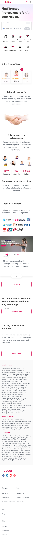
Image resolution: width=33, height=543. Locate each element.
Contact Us (17, 284)
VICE (18, 445)
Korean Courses (11, 396)
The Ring (10, 439)
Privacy (4, 510)
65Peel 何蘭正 (22, 443)
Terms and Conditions (8, 501)
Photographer (11, 376)
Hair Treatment (17, 377)
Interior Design (17, 392)
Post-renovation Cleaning (19, 421)
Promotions (5, 530)
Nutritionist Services (13, 411)
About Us (5, 493)
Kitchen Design (10, 429)
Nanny (9, 421)
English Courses (12, 394)
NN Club (16, 439)
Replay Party (10, 438)
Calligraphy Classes (16, 389)
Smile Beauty (5, 436)
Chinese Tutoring (12, 405)
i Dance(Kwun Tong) (16, 449)
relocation (9, 392)
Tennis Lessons (11, 400)
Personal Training (15, 387)
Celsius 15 (16, 460)
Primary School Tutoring (14, 407)
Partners (4, 526)
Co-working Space (16, 370)
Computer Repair (13, 381)
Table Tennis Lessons (13, 413)
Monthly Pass (20, 501)
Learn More (16, 353)
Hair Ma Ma (20, 454)
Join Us (4, 505)
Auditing (19, 400)
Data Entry (9, 377)
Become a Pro (20, 493)
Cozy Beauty (19, 438)
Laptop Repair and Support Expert (17, 383)
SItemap (4, 534)
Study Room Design (22, 429)
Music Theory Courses (15, 374)
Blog (3, 514)
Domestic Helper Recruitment (15, 372)
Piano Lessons (11, 409)
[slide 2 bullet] (16, 56)
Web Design (9, 401)
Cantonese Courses (13, 398)
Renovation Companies (13, 423)
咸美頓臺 (10, 441)
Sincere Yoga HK (10, 447)
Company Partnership (22, 497)
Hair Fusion (9, 460)
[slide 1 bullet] (15, 276)
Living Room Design (17, 427)
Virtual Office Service (21, 379)
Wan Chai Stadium (11, 443)
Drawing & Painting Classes (14, 390)
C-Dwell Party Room (12, 450)
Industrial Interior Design (13, 425)
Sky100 (14, 454)
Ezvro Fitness (24, 460)
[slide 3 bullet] (18, 276)
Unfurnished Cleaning (17, 385)
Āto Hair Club (14, 436)
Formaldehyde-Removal (8, 368)
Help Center (5, 497)
